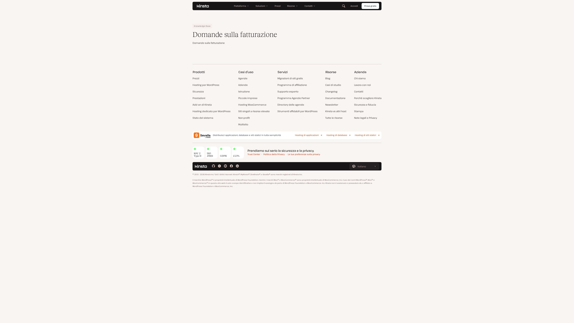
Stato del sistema (203, 117)
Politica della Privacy (274, 154)
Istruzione (244, 91)
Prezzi (196, 78)
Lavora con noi (362, 85)
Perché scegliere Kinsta (367, 98)
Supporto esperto (287, 91)
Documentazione (335, 98)
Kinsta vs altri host (335, 111)
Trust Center (254, 154)
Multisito (243, 124)
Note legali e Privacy (365, 117)
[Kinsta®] (203, 6)
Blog (327, 78)
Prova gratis (370, 5)
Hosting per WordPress (206, 85)
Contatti (358, 91)
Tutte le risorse (333, 117)
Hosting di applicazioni (307, 135)
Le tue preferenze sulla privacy (304, 154)
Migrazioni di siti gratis (290, 78)
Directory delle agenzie (290, 104)
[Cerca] (344, 6)
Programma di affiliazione (292, 85)
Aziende (243, 85)
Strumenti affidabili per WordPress (297, 111)
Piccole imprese (247, 98)
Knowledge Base (202, 26)
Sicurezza (198, 91)
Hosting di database (336, 135)
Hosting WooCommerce (252, 104)
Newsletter (331, 104)
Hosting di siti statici (365, 135)
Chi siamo (360, 78)
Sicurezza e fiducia (365, 104)
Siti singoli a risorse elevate (254, 111)
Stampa (358, 111)
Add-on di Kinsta (202, 104)
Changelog (331, 91)
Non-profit (244, 117)
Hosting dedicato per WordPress (211, 111)
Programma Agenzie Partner (293, 98)
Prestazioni (199, 98)
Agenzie (242, 78)
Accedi (354, 5)
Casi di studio (333, 85)
